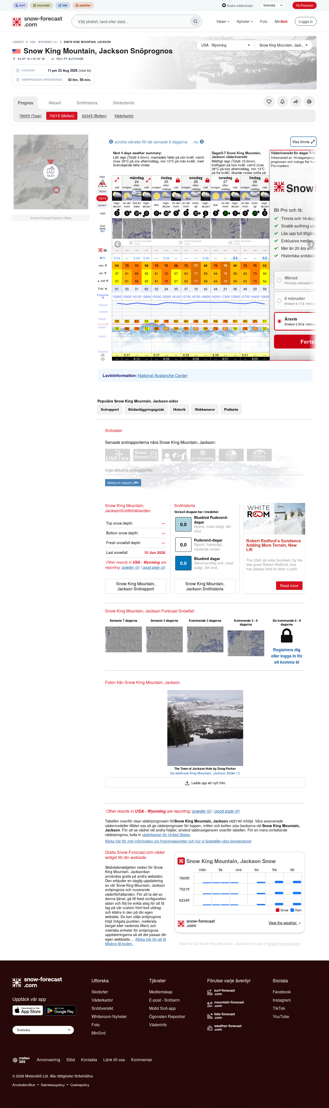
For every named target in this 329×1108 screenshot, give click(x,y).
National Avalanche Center (162, 375)
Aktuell (55, 103)
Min (281, 21)
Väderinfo (158, 1025)
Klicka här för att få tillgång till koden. (135, 941)
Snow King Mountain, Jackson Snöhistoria (204, 586)
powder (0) (131, 567)
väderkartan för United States (166, 834)
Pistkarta (231, 409)
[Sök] (195, 21)
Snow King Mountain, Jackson (87, 42)
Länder (18, 42)
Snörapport (110, 409)
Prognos (25, 103)
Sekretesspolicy (53, 1084)
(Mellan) (61, 115)
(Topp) (30, 115)
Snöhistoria (87, 103)
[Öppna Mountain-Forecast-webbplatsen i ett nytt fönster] (41, 5)
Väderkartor (124, 115)
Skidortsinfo (123, 103)
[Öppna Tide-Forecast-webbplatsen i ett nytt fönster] (62, 5)
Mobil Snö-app (162, 1008)
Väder (221, 21)
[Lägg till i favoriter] (269, 101)
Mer (102, 231)
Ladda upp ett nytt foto (207, 782)
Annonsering (48, 1060)
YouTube (281, 1016)
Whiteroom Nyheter (109, 1016)
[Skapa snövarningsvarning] (282, 101)
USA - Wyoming (44, 42)
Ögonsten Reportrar (167, 1016)
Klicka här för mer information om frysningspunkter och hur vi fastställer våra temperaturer (178, 841)
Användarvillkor (23, 1084)
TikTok (279, 1008)
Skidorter (100, 992)
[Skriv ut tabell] (309, 101)
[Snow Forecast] (35, 21)
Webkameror (205, 409)
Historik (179, 409)
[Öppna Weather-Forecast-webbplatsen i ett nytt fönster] (83, 5)
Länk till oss (114, 1060)
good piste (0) (154, 567)
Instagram (282, 1000)
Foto (264, 21)
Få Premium (304, 5)
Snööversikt (102, 1008)
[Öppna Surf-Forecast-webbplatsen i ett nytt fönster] (20, 5)
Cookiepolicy (79, 1084)
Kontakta (89, 1060)
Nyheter (243, 21)
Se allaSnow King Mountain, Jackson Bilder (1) (205, 773)
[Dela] (295, 101)
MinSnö (99, 1033)
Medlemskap (160, 992)
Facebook (282, 992)
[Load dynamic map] (51, 172)
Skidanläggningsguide (146, 409)
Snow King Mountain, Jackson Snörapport (135, 586)
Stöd (70, 1060)
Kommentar (141, 1060)
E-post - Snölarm (164, 1000)
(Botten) (94, 115)
